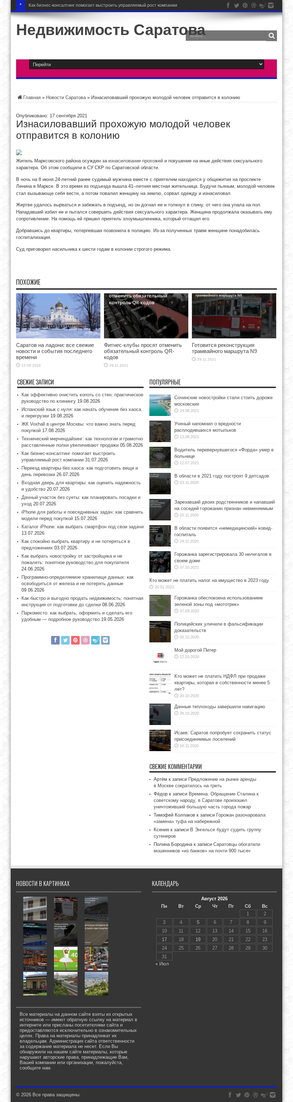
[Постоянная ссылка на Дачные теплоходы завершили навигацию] (160, 723)
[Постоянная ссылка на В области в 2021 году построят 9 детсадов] (160, 492)
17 (164, 939)
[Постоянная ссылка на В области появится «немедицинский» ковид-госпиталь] (160, 545)
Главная (32, 97)
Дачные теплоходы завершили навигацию (219, 706)
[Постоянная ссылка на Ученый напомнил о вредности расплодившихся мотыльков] (160, 440)
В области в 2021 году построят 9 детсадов (221, 476)
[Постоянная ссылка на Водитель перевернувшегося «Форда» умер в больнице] (160, 466)
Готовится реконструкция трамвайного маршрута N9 (224, 348)
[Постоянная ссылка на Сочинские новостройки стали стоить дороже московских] (160, 414)
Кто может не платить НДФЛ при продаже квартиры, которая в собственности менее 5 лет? (222, 683)
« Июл (162, 963)
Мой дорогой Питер (195, 650)
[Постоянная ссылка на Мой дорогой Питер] (160, 667)
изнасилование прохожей (135, 160)
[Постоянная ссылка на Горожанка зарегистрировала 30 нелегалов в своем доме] (160, 571)
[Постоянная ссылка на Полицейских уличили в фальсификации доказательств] (160, 640)
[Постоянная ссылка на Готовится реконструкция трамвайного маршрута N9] (234, 336)
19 (197, 939)
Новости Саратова (66, 97)
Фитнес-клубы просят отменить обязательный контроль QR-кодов (143, 351)
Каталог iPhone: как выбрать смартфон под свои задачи (82, 526)
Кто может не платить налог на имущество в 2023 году (209, 580)
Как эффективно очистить (55, 5)
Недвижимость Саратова (110, 29)
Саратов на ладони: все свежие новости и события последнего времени (55, 351)
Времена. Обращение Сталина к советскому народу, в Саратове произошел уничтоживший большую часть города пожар (206, 800)
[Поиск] (271, 35)
